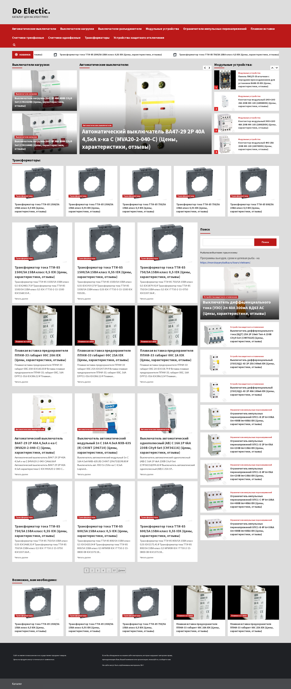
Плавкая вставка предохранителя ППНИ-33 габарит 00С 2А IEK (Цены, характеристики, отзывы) (166, 355)
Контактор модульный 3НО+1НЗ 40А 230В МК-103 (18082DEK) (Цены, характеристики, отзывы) (257, 103)
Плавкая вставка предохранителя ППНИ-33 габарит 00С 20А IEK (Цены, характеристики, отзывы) (41, 355)
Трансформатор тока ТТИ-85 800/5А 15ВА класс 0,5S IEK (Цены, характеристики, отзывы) (166, 531)
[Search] (14, 45)
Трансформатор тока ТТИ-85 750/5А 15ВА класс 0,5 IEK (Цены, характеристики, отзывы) (194, 54)
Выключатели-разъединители (120, 29)
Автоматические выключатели (34, 29)
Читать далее (21, 298)
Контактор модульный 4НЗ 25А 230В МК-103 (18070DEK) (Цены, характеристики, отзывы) (256, 124)
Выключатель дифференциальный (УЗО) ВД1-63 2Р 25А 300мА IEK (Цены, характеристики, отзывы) (252, 363)
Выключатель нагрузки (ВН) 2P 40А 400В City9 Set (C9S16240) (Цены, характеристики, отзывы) (43, 101)
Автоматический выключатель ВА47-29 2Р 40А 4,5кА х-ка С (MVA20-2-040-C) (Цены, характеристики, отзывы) (143, 139)
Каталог (17, 683)
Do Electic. (31, 11)
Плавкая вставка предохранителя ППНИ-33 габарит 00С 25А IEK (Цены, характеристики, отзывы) (104, 355)
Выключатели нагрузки (77, 29)
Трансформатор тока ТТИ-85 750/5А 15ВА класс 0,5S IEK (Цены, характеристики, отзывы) (198, 208)
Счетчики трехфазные (28, 38)
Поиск (205, 229)
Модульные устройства (162, 29)
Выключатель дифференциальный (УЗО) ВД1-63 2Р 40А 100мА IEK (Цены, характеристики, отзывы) (252, 391)
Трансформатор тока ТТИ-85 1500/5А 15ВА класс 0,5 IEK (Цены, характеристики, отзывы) (37, 208)
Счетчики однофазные (64, 38)
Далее (121, 570)
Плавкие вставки (263, 29)
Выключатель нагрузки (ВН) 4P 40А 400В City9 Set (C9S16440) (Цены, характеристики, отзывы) (43, 144)
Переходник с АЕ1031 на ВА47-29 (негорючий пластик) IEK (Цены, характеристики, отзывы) (256, 146)
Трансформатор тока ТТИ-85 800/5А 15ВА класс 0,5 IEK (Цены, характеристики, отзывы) (252, 208)
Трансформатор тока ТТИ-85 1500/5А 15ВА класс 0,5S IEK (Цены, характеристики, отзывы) (76, 54)
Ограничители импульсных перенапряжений (215, 29)
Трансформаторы (97, 38)
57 (114, 570)
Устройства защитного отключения (139, 38)
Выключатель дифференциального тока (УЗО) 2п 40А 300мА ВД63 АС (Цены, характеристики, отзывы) (237, 307)
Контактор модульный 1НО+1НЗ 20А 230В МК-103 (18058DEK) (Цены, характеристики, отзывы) (257, 81)
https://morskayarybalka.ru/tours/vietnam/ (225, 262)
